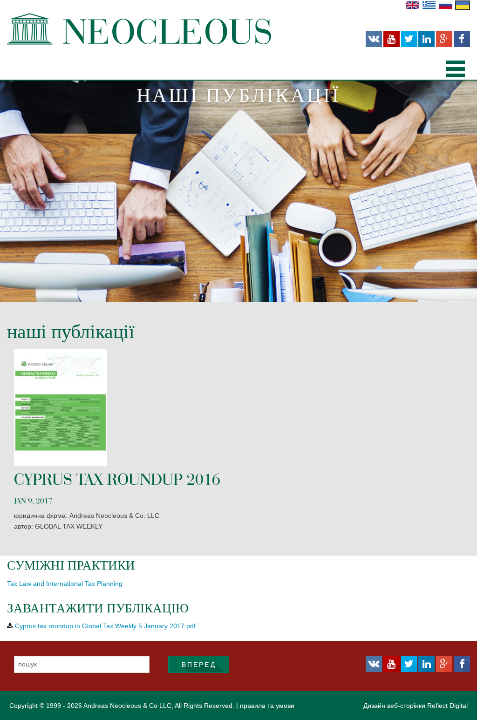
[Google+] (444, 39)
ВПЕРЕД (199, 664)
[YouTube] (391, 39)
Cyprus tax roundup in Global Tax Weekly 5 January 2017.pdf (105, 626)
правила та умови (267, 705)
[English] (412, 4)
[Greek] (429, 4)
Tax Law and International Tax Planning (65, 583)
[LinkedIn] (426, 39)
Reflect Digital (447, 705)
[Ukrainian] (462, 4)
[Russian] (445, 4)
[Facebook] (462, 39)
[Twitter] (409, 39)
